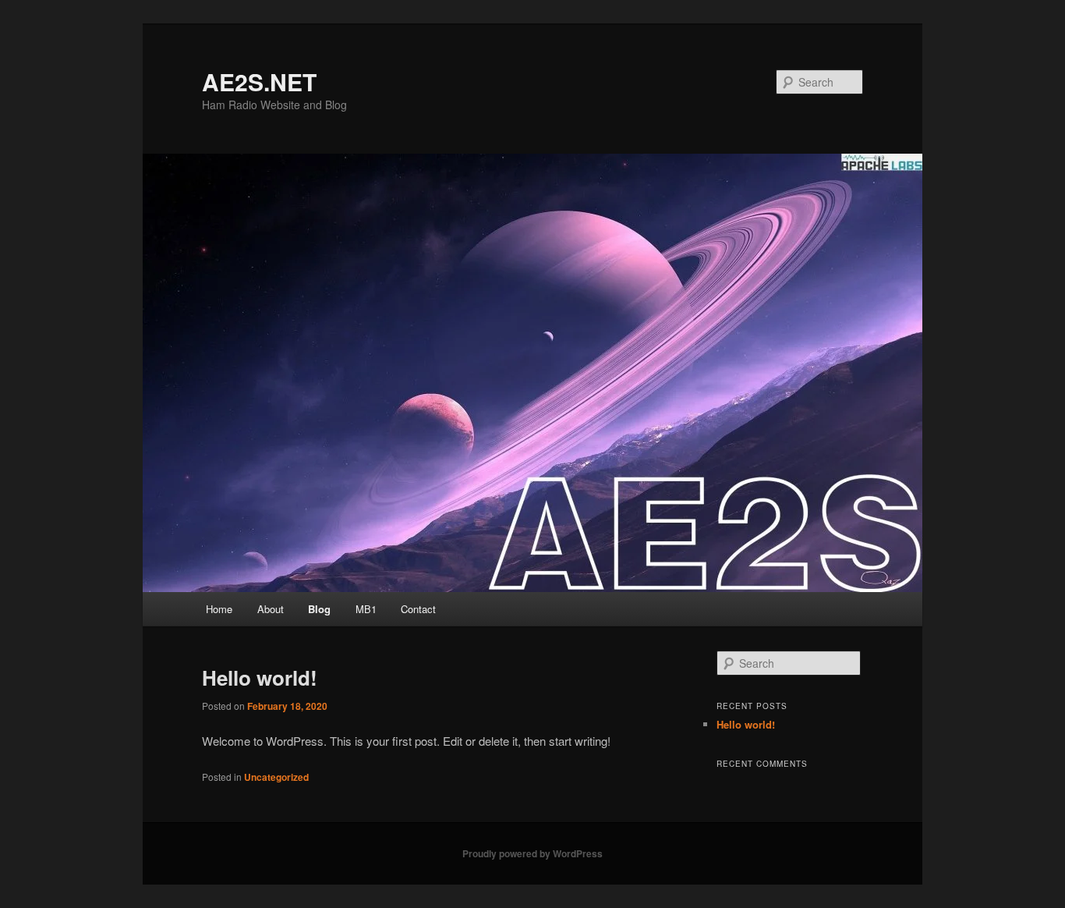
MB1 (366, 608)
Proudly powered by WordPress (532, 853)
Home (219, 608)
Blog (319, 608)
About (270, 608)
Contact (418, 608)
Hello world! (259, 677)
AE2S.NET (259, 81)
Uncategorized (276, 777)
